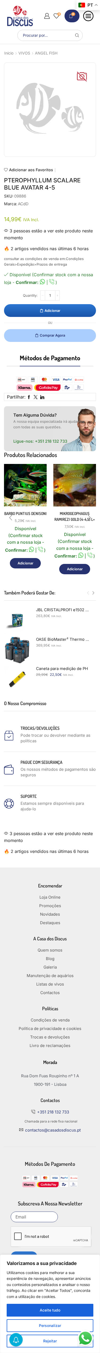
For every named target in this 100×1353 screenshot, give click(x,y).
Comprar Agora (52, 335)
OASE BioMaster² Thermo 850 (62, 639)
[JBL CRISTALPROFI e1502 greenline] (17, 620)
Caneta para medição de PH (62, 668)
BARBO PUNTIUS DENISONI (25, 513)
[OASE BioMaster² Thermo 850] (17, 650)
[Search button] (77, 35)
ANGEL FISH (46, 53)
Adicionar (52, 310)
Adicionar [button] (25, 563)
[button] (10, 518)
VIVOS (24, 53)
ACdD (23, 204)
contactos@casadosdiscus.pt (53, 1130)
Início (9, 53)
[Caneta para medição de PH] (17, 679)
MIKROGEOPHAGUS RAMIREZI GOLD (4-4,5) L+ (74, 516)
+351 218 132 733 (51, 441)
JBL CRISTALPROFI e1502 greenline (62, 610)
